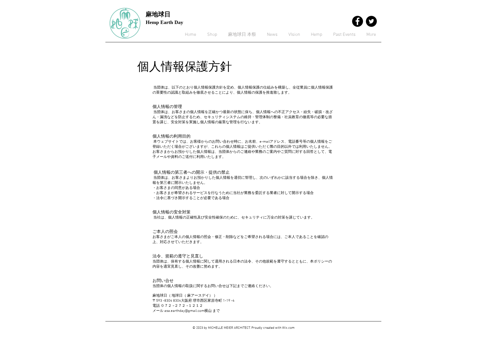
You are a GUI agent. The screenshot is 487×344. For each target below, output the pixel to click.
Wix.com (288, 328)
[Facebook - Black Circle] (357, 21)
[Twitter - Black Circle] (371, 21)
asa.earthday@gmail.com (184, 311)
